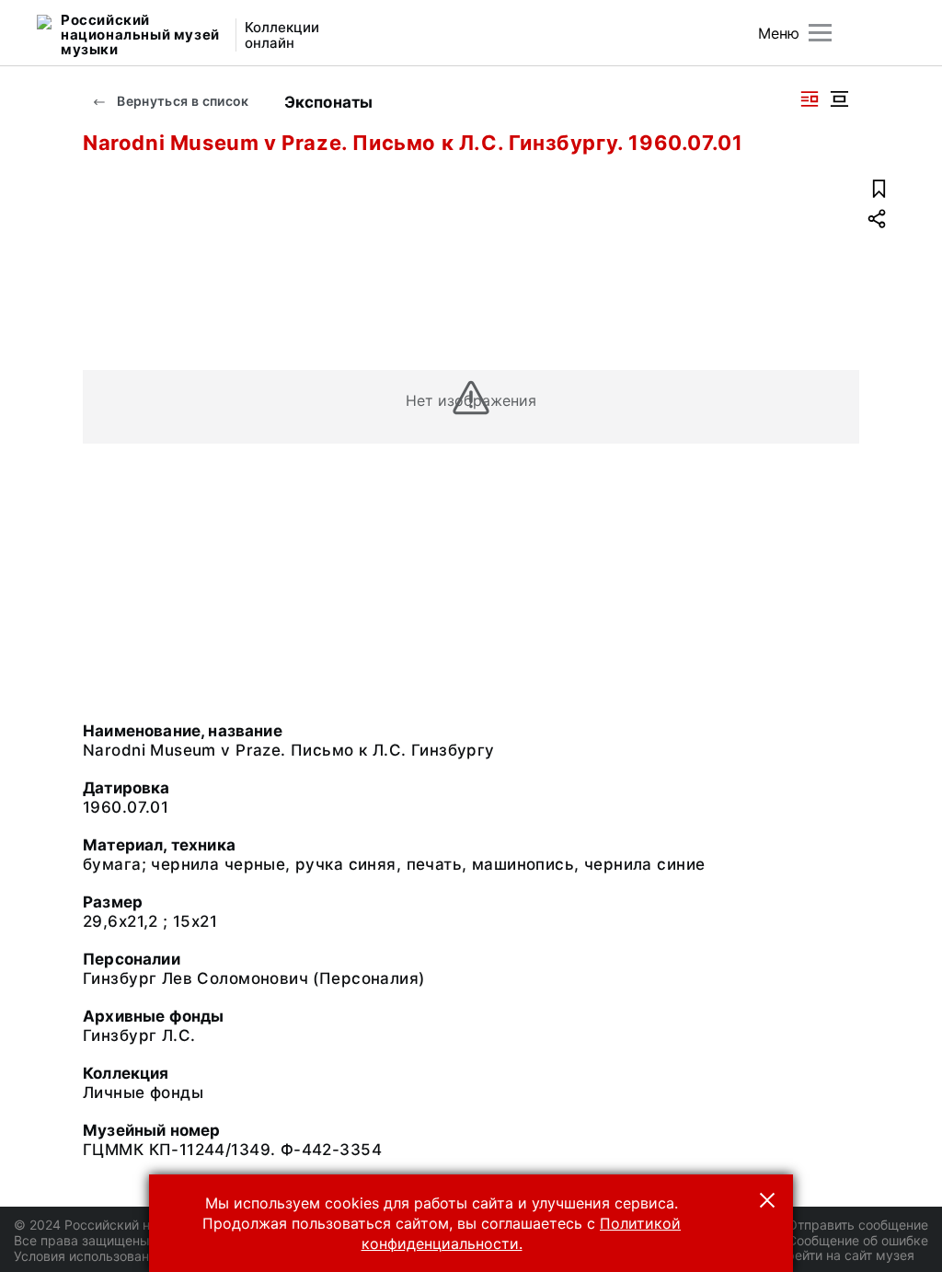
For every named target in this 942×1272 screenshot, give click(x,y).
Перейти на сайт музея (842, 1255)
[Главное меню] (820, 33)
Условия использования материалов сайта (147, 1256)
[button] (767, 1200)
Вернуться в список (181, 101)
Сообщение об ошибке (857, 1240)
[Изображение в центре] (839, 99)
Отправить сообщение (857, 1224)
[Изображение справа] (809, 99)
